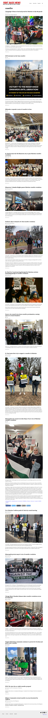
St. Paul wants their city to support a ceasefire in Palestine (21, 353)
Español (39, 3)
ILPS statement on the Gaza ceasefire (15, 56)
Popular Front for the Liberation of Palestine (14, 688)
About (30, 3)
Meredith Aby (8, 156)
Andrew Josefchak (9, 188)
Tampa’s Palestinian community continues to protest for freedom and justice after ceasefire (24, 642)
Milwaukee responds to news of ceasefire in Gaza (18, 109)
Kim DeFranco (8, 512)
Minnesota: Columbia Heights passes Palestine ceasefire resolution (23, 187)
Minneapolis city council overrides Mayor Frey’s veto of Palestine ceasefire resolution (22, 419)
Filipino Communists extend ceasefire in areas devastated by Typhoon (21, 698)
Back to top (44, 714)
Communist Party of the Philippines (12, 701)
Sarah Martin (8, 355)
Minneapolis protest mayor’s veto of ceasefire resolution (20, 554)
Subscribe (34, 3)
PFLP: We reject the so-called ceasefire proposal (18, 686)
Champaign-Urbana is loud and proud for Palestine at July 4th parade (23, 11)
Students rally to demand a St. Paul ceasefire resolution (20, 221)
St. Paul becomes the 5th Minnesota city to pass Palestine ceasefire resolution (23, 154)
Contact (7, 713)
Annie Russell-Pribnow (10, 223)
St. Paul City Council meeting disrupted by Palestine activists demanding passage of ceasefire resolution (21, 272)
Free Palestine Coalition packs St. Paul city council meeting (21, 510)
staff (7, 57)
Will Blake (8, 644)
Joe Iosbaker (8, 599)
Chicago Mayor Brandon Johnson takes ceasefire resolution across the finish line (23, 597)
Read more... (7, 51)
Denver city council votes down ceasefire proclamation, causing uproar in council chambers (22, 315)
